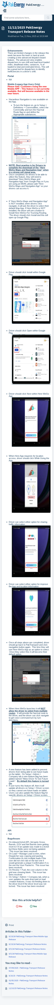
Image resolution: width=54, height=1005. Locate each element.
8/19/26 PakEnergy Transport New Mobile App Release (28, 938)
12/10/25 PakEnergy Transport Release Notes (28, 988)
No (20, 906)
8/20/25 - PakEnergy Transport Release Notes (28, 975)
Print (11, 925)
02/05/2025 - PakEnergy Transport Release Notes (27, 982)
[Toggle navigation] (4, 10)
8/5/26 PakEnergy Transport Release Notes (27, 949)
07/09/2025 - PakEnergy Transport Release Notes (27, 969)
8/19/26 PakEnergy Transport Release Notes (28, 944)
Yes (35, 906)
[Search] (48, 17)
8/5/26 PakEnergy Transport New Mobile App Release (28, 955)
